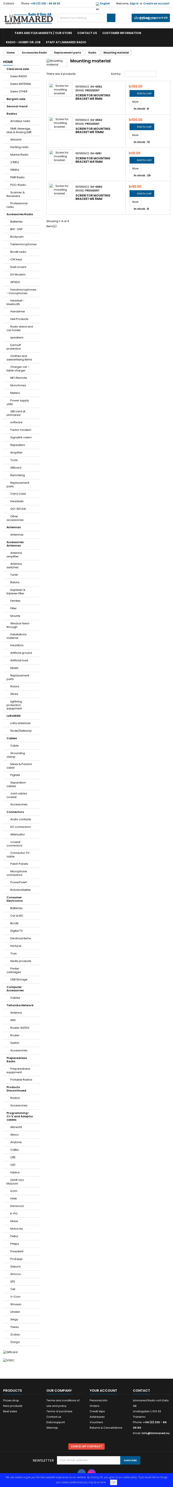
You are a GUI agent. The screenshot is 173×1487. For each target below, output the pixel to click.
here (103, 1482)
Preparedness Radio (17, 1059)
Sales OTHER (18, 91)
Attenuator (17, 834)
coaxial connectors (14, 844)
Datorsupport (55, 1422)
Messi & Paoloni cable (19, 766)
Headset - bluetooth (15, 302)
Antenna (16, 1013)
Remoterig (17, 475)
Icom (13, 1191)
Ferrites (15, 601)
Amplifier (16, 453)
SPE (12, 1282)
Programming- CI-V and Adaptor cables (20, 1116)
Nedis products (20, 961)
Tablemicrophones (23, 244)
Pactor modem (20, 430)
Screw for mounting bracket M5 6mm (93, 197)
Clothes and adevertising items (19, 358)
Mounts (15, 616)
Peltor (14, 1236)
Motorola (16, 1229)
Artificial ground (21, 653)
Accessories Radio (20, 214)
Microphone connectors (17, 873)
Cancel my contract (86, 1446)
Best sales (10, 1411)
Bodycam (17, 237)
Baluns (14, 582)
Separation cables (16, 784)
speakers (16, 337)
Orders (94, 1406)
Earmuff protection (14, 347)
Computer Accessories (15, 988)
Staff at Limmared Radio (66, 42)
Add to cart (141, 93)
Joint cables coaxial (17, 795)
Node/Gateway (21, 731)
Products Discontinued (16, 1089)
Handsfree (17, 311)
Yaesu (14, 1327)
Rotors (14, 686)
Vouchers (96, 1422)
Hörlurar (16, 946)
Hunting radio (19, 147)
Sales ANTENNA (20, 84)
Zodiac (15, 1334)
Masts (14, 668)
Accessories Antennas (15, 544)
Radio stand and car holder (20, 328)
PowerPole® (18, 882)
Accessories (18, 804)
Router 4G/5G (19, 1028)
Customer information (121, 33)
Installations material (17, 636)
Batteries (16, 222)
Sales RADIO (18, 76)
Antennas (14, 527)
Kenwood (17, 1206)
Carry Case (18, 494)
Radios (12, 114)
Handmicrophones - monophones (21, 291)
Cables (12, 738)
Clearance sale (18, 69)
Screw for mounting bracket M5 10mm (93, 130)
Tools (14, 460)
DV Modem (18, 274)
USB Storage (18, 979)
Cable (14, 746)
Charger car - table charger (18, 368)
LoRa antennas (20, 723)
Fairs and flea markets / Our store (43, 33)
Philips (14, 1244)
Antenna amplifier (14, 554)
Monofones (18, 385)
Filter (13, 608)
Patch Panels (19, 864)
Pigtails (15, 775)
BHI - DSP (16, 229)
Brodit (14, 923)
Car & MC (16, 916)
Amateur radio (20, 121)
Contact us (87, 33)
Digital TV (16, 931)
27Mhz (14, 162)
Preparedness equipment (18, 1070)
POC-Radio (18, 185)
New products (12, 1406)
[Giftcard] (10, 1352)
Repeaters (17, 445)
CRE (13, 1157)
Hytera (14, 1172)
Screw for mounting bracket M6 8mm (93, 97)
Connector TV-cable (19, 854)
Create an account (156, 3)
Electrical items (20, 938)
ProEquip (16, 1259)
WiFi (13, 1020)
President (16, 1251)
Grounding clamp (16, 755)
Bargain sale (16, 99)
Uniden (15, 1312)
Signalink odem (21, 437)
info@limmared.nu (156, 1433)
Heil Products (19, 319)
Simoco (15, 1274)
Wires (14, 694)
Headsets (17, 501)
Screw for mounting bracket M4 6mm (93, 160)
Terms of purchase (59, 1411)
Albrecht (16, 1127)
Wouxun (15, 1304)
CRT (13, 1165)
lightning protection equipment (14, 705)
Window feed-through (18, 625)
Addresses (97, 1417)
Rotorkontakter (20, 890)
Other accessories (15, 518)
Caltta (14, 1150)
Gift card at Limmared (16, 413)
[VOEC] (8, 1360)
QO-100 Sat (18, 509)
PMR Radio (17, 177)
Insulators (17, 645)
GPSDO (15, 282)
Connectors (15, 812)
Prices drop (11, 1400)
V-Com (15, 1297)
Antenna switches (14, 565)
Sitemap (52, 1428)
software (16, 422)
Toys (13, 953)
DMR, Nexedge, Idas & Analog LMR (19, 130)
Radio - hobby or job (23, 42)
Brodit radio (18, 252)
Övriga (15, 1342)
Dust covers (18, 267)
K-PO (14, 1214)
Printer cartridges (14, 970)
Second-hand (17, 106)
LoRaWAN (13, 716)
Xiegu (14, 1319)
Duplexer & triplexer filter (16, 591)
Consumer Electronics (15, 899)
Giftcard (15, 468)
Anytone (16, 1142)
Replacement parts (18, 484)
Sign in (134, 3)
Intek (13, 1198)
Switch (14, 1043)
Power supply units (18, 402)
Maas (14, 1221)
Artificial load (19, 660)
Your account (103, 1390)
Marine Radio (19, 155)
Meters (15, 393)
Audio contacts (20, 819)
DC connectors (20, 827)
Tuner (14, 575)
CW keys (16, 259)
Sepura (15, 1266)
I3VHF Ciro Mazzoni (15, 1182)
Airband (15, 139)
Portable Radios (21, 1080)
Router (14, 1035)
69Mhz (14, 170)
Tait (12, 1289)
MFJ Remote (18, 378)
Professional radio (17, 205)
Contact (8, 3)
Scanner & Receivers (16, 194)
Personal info (99, 1400)
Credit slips (97, 1411)
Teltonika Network (20, 1005)
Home (8, 61)
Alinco (14, 1135)
